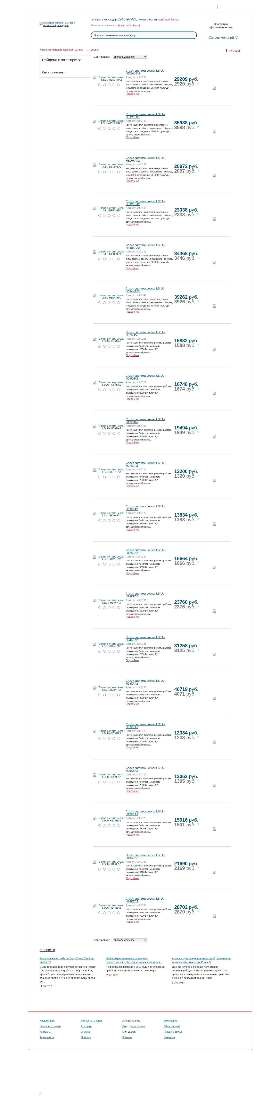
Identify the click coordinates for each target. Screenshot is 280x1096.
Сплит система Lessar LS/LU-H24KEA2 (145, 900)
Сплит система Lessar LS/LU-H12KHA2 (145, 421)
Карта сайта (47, 1037)
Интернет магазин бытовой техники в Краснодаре (42, 7)
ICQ (128, 25)
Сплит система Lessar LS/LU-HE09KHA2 (145, 72)
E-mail (136, 25)
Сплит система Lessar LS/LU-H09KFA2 (145, 508)
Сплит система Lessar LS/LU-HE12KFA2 (145, 203)
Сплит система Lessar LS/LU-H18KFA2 (145, 595)
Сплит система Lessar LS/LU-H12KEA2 (145, 813)
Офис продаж (172, 1026)
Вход (125, 1026)
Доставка (53, 7)
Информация (47, 1020)
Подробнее (132, 93)
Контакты (84, 7)
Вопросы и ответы (50, 1026)
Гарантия (136, 7)
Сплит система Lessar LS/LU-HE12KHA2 (145, 115)
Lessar (95, 49)
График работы (173, 1031)
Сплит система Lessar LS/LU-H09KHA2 (145, 377)
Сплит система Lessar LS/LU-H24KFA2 (145, 638)
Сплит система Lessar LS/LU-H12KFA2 (145, 551)
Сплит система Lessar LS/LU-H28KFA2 (145, 682)
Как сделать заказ (158, 7)
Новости (47, 950)
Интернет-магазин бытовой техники (61, 49)
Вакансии (169, 1037)
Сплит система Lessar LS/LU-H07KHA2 (145, 333)
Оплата (69, 7)
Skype (121, 25)
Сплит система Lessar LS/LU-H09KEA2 (145, 769)
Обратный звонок (168, 19)
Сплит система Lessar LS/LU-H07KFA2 (145, 464)
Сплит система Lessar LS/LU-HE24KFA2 (145, 290)
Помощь (120, 7)
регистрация (137, 1026)
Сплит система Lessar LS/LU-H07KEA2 (145, 726)
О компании (103, 7)
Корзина (127, 1037)
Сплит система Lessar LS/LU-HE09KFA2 (145, 159)
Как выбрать (181, 7)
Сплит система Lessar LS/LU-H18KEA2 (145, 856)
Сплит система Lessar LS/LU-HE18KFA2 (145, 246)
